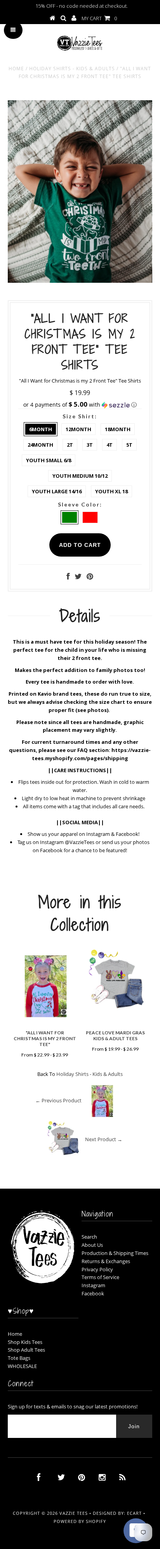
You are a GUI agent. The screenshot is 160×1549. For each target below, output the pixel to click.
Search (89, 1236)
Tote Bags (19, 1357)
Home (16, 68)
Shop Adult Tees (26, 1349)
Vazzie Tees (73, 1513)
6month (40, 429)
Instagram (93, 1285)
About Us (92, 1244)
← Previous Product (58, 1100)
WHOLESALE (22, 1366)
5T (129, 444)
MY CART (99, 18)
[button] (79, 405)
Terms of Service (100, 1277)
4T (109, 444)
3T (90, 444)
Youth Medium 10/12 (80, 475)
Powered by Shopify (80, 1521)
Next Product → (103, 1139)
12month (78, 429)
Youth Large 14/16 (57, 491)
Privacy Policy (97, 1269)
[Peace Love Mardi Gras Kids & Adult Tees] (115, 1013)
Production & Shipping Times (115, 1253)
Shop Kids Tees (25, 1341)
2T (70, 444)
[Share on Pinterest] (90, 577)
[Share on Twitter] (78, 577)
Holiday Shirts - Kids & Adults (72, 68)
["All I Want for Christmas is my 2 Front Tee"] (44, 1022)
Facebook (93, 1293)
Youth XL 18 (111, 491)
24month (40, 444)
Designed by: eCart (117, 1513)
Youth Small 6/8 (48, 460)
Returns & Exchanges (106, 1261)
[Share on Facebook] (68, 577)
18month (117, 429)
